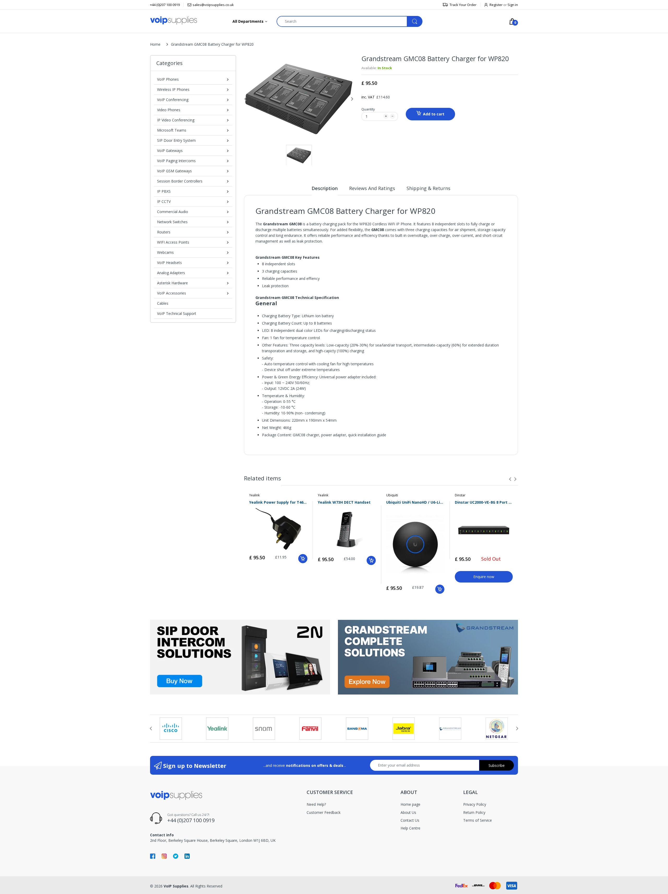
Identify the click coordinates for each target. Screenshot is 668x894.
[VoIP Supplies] (173, 20)
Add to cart (433, 113)
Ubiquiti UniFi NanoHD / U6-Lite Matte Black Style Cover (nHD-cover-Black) (415, 502)
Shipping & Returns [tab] (428, 188)
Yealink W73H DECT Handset (344, 502)
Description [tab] (325, 188)
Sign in (513, 4)
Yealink (254, 495)
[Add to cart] (302, 558)
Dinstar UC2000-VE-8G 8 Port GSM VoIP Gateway (484, 502)
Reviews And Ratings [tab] (372, 188)
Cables (162, 303)
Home (155, 44)
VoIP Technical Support (176, 313)
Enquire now (483, 576)
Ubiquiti (392, 495)
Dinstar (460, 495)
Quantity (368, 109)
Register (496, 4)
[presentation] (510, 479)
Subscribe (496, 765)
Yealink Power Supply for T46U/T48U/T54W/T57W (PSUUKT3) (278, 502)
